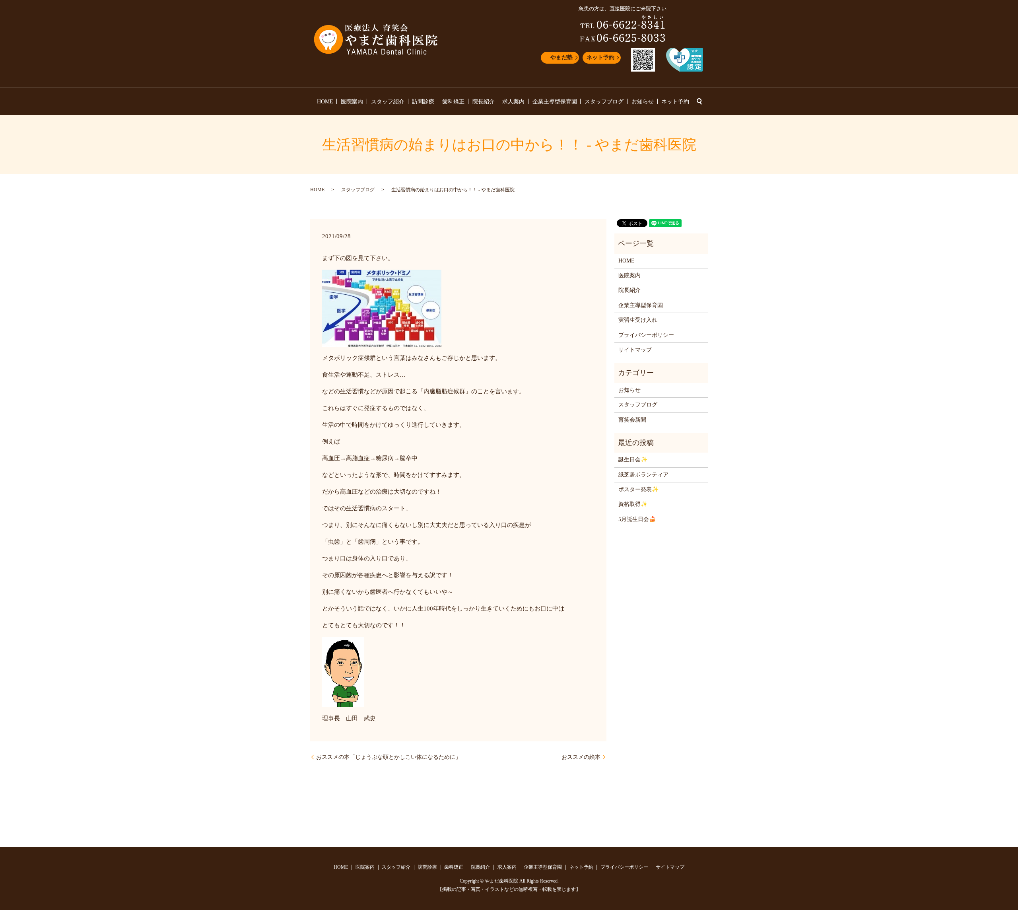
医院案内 (352, 102)
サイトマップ (635, 350)
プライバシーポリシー (646, 335)
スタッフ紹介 (387, 102)
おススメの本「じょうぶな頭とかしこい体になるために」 (388, 757)
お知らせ (642, 102)
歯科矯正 (453, 102)
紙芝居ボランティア (643, 475)
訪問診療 (423, 102)
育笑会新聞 (632, 420)
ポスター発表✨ (638, 489)
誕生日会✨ (632, 460)
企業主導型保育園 (554, 102)
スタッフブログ (604, 102)
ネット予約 (600, 57)
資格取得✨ (632, 504)
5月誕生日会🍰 (637, 519)
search (699, 101)
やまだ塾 (561, 57)
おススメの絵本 (580, 757)
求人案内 (513, 102)
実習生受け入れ (637, 320)
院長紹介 (483, 102)
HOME (325, 102)
